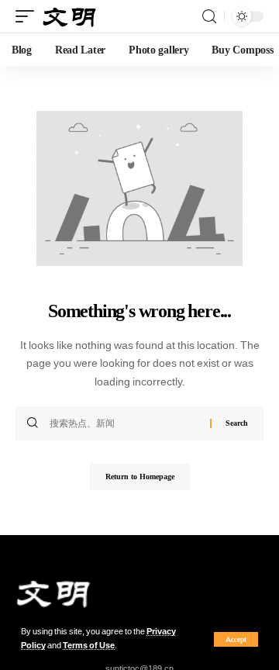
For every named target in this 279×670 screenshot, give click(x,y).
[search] (209, 17)
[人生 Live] (70, 16)
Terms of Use (89, 646)
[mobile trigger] (29, 16)
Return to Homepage (139, 476)
